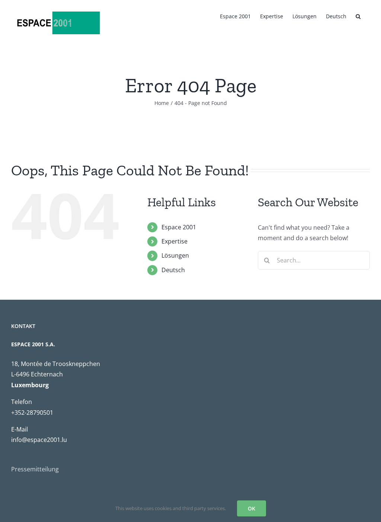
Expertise (174, 241)
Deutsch (173, 270)
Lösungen (175, 255)
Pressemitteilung (35, 469)
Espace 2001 (178, 227)
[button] (358, 15)
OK (251, 508)
